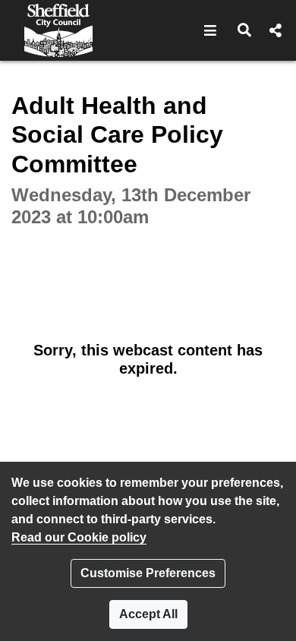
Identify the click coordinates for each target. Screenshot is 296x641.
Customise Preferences (148, 573)
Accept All (148, 614)
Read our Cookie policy (78, 537)
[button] (210, 30)
